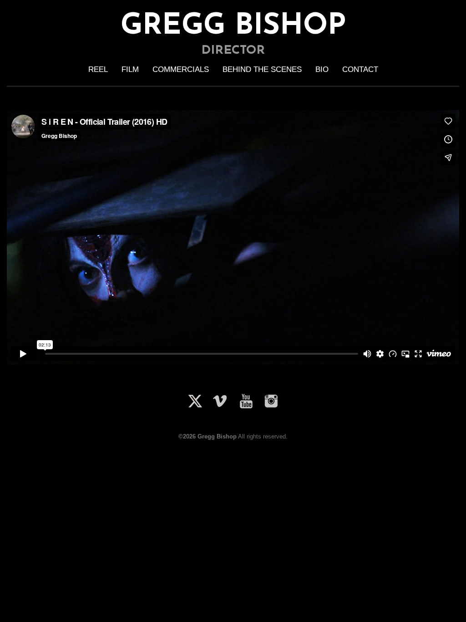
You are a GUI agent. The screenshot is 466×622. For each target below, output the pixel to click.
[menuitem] (98, 69)
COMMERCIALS (180, 69)
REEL (98, 69)
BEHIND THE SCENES (262, 69)
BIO (322, 69)
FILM (130, 69)
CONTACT (360, 69)
